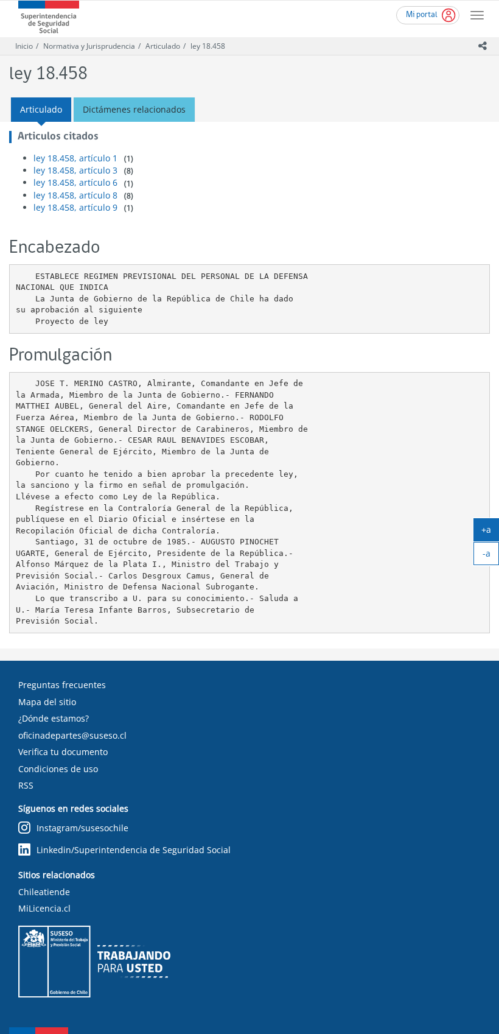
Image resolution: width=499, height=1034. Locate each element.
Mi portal (422, 14)
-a (491, 556)
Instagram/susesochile (82, 828)
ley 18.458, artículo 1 (75, 158)
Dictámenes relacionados (134, 109)
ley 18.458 (207, 46)
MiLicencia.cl (44, 908)
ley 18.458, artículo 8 (75, 195)
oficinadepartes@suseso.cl (72, 735)
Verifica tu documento (63, 752)
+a (490, 532)
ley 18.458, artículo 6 (75, 182)
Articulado (162, 46)
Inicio (24, 46)
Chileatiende (44, 892)
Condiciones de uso (58, 769)
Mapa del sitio (47, 702)
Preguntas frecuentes (62, 685)
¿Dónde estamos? (53, 718)
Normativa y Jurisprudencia (89, 46)
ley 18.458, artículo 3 (75, 170)
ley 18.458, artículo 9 (75, 207)
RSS (25, 785)
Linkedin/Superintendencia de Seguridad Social (134, 850)
